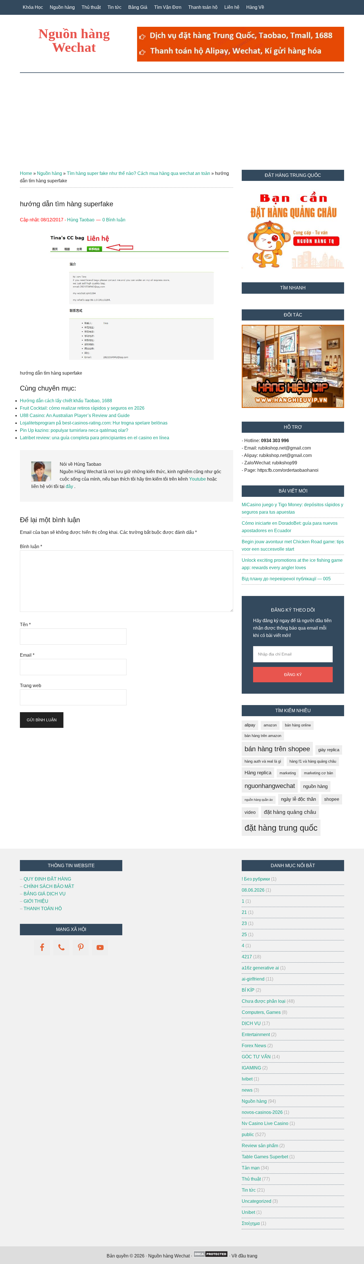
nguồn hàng (315, 786)
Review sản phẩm (260, 1145)
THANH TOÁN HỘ (43, 908)
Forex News (254, 1045)
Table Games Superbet (265, 1156)
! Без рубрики (256, 879)
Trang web (30, 685)
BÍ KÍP (248, 990)
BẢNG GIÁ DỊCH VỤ (45, 893)
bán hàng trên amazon (263, 736)
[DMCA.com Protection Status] (210, 1255)
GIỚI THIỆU (36, 901)
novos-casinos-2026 (262, 1112)
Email (27, 655)
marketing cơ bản (318, 773)
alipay (250, 725)
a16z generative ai (260, 967)
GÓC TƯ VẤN (256, 1056)
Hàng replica (258, 772)
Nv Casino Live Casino (265, 1123)
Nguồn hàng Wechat (74, 40)
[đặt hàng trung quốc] (240, 60)
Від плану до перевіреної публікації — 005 (286, 578)
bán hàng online (298, 725)
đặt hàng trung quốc (281, 827)
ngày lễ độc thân (298, 799)
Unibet (248, 1212)
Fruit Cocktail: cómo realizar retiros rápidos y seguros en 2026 (82, 408)
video (250, 812)
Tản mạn (251, 1167)
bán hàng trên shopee (277, 749)
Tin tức (249, 1190)
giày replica (328, 750)
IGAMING (251, 1067)
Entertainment (256, 1034)
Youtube (197, 479)
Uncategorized (256, 1201)
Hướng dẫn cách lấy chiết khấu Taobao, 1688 (66, 400)
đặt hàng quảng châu (290, 812)
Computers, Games (261, 1012)
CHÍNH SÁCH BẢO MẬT (49, 886)
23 (244, 923)
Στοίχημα (251, 1223)
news (247, 1090)
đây (69, 486)
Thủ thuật (251, 1179)
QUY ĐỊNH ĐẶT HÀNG (47, 879)
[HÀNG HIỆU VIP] (293, 406)
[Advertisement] (182, 116)
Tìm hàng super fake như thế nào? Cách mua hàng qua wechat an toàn (138, 173)
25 (244, 934)
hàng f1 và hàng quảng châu (312, 761)
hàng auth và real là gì (263, 761)
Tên (25, 624)
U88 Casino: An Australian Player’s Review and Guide (75, 415)
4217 (247, 956)
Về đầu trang (244, 1255)
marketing (288, 773)
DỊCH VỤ (251, 1023)
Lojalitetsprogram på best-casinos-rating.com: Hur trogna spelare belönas (93, 422)
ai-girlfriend (253, 979)
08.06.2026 (253, 890)
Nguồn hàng (49, 173)
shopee (331, 799)
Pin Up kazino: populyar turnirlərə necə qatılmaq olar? (74, 430)
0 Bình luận (113, 219)
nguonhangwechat (270, 785)
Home (26, 173)
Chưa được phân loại (264, 1001)
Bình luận (31, 546)
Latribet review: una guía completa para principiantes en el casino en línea (94, 437)
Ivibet (247, 1079)
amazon (270, 725)
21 (244, 912)
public (248, 1134)
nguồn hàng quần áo (259, 799)
